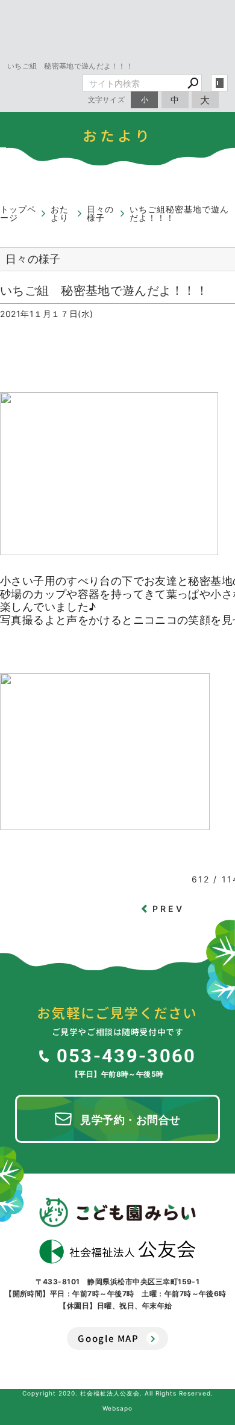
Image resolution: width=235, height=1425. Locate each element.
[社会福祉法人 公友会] (117, 1251)
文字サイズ (106, 99)
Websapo (117, 1408)
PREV (168, 908)
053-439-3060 (126, 1055)
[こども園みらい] (117, 1212)
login (219, 83)
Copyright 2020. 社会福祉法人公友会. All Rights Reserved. (117, 1393)
